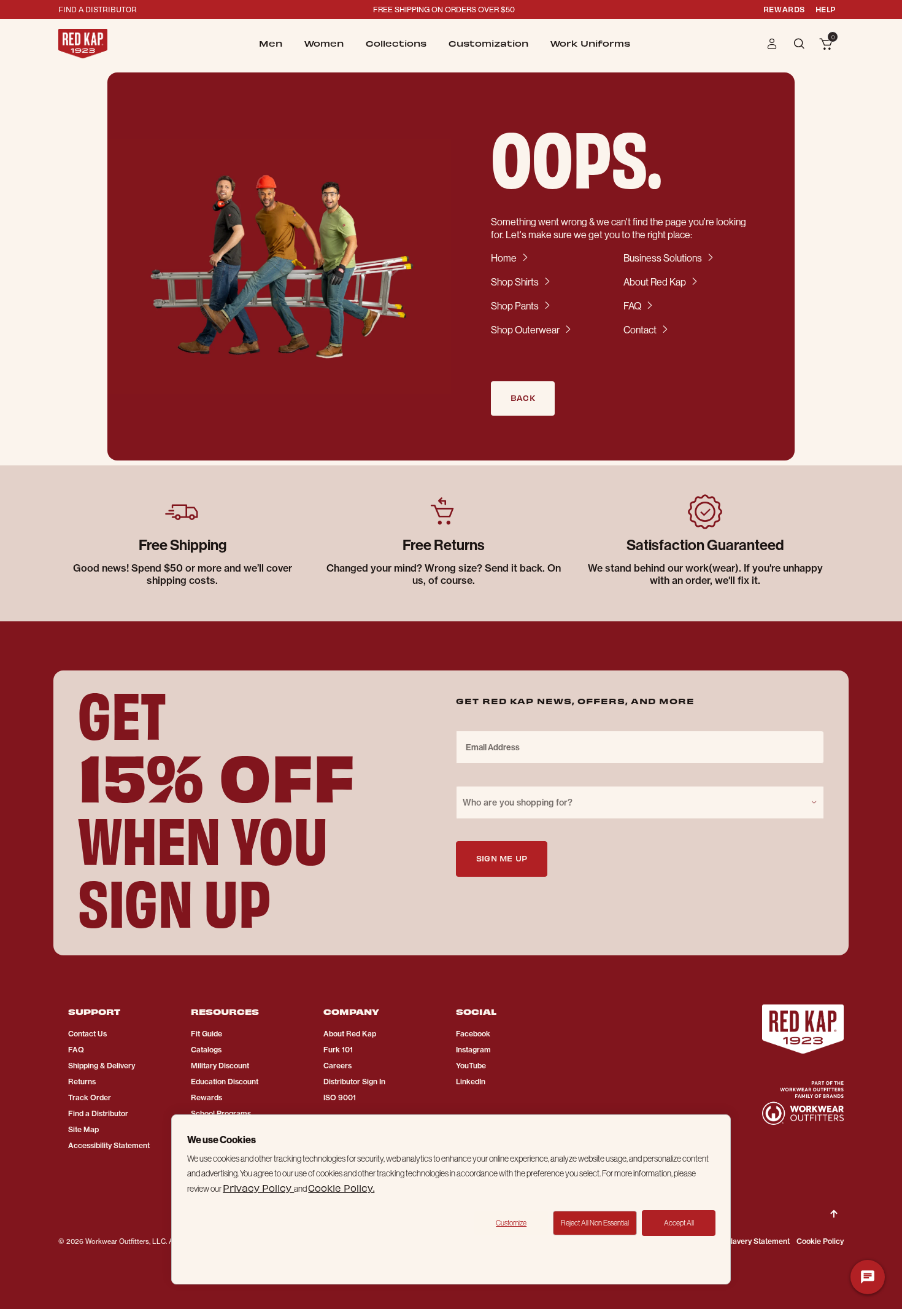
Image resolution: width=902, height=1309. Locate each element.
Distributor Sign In (354, 1081)
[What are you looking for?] (800, 43)
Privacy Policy (258, 1188)
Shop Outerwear (525, 330)
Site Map (83, 1129)
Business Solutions (662, 258)
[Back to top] (834, 1204)
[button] (772, 43)
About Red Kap (654, 282)
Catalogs (206, 1049)
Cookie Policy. (341, 1188)
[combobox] (640, 802)
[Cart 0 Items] (826, 45)
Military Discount (220, 1065)
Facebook (473, 1033)
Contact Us (87, 1033)
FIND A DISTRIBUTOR (97, 9)
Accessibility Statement (109, 1145)
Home (504, 258)
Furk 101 (338, 1049)
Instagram (473, 1049)
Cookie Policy (820, 1241)
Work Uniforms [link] (590, 43)
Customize (511, 1222)
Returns (82, 1081)
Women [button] (324, 43)
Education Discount (224, 1081)
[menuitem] (270, 43)
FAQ (632, 306)
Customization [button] (488, 43)
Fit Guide (206, 1033)
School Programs (221, 1113)
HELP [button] (825, 9)
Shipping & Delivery (101, 1065)
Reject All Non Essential (595, 1222)
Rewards (206, 1097)
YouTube (471, 1065)
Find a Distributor (98, 1113)
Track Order (89, 1097)
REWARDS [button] (784, 9)
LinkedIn (470, 1081)
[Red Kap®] (82, 43)
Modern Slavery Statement (743, 1241)
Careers (337, 1065)
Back (523, 397)
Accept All (679, 1222)
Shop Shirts (515, 282)
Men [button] (270, 43)
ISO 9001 (339, 1097)
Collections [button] (396, 43)
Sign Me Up (501, 858)
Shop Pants (515, 306)
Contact (640, 330)
